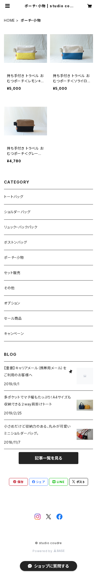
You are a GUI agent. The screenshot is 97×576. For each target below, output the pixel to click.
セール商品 (13, 318)
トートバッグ (13, 196)
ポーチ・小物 (14, 257)
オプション (12, 303)
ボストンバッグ (15, 242)
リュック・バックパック (21, 227)
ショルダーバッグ (17, 212)
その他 (9, 288)
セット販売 (12, 273)
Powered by (43, 551)
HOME (9, 20)
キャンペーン (14, 333)
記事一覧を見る (48, 458)
